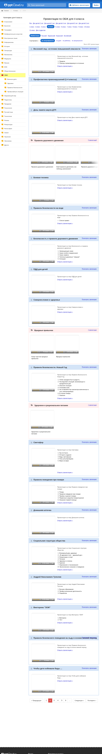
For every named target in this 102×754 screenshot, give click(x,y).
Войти (96, 5)
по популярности (48, 40)
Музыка (6, 63)
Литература (8, 50)
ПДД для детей (40, 269)
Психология (8, 108)
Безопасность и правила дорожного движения (55, 239)
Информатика (8, 42)
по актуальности (77, 40)
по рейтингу (66, 40)
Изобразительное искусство (13, 34)
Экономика (7, 141)
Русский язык (8, 112)
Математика (8, 54)
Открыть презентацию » (65, 66)
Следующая (79, 700)
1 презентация (92, 405)
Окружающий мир (10, 96)
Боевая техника (41, 177)
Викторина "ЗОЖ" (41, 607)
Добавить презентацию (80, 5)
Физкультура (8, 124)
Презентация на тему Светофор (67, 450)
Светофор (38, 442)
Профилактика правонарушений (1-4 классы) (55, 79)
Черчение (7, 137)
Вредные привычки (43, 330)
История (7, 46)
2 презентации (92, 330)
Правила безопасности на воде (48, 208)
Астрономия (8, 22)
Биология (7, 26)
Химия (6, 132)
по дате (58, 40)
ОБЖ (6, 75)
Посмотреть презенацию (89, 48)
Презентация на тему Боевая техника (69, 185)
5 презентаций (92, 140)
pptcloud (13, 4)
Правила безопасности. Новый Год (50, 367)
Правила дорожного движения (48, 140)
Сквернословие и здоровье (46, 300)
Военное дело (12, 79)
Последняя (91, 700)
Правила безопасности (14, 87)
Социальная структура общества (49, 541)
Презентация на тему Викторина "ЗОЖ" (70, 615)
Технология (8, 116)
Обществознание (10, 71)
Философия (8, 128)
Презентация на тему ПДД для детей (69, 276)
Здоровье (10, 83)
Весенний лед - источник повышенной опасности (56, 49)
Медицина (7, 58)
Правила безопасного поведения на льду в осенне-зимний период (65, 638)
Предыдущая (37, 700)
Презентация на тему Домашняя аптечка (70, 517)
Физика (6, 120)
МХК (5, 67)
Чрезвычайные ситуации (15, 91)
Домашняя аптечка (42, 510)
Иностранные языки (10, 38)
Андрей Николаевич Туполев (47, 577)
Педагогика (8, 100)
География (7, 30)
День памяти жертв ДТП (44, 110)
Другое (6, 145)
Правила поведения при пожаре (48, 480)
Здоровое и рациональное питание (51, 405)
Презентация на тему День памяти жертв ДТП (72, 117)
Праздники (7, 104)
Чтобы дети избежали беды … (47, 668)
